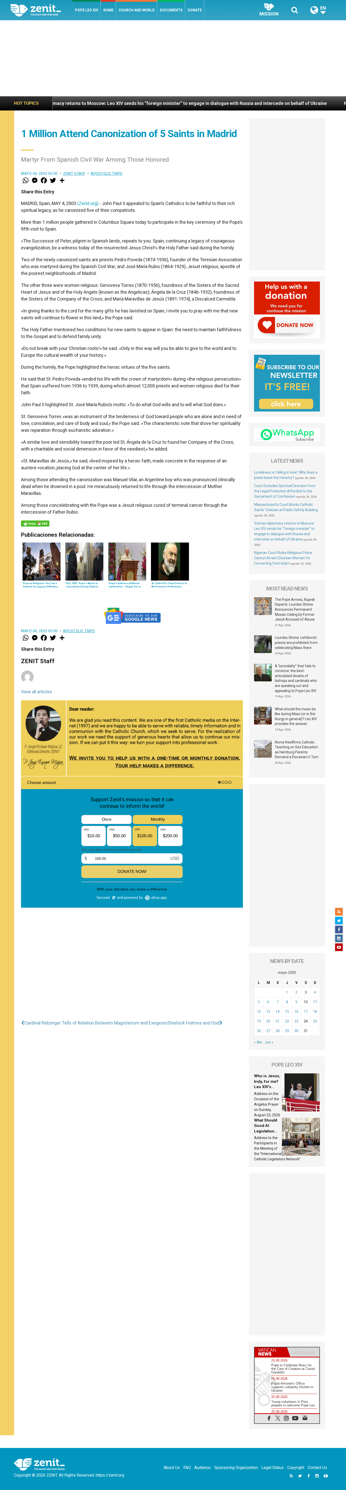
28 (278, 1031)
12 (259, 1012)
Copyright (295, 1467)
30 (296, 1031)
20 (268, 1021)
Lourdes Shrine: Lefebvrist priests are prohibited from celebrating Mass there (296, 642)
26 (259, 1031)
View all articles (36, 691)
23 (296, 1021)
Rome (108, 10)
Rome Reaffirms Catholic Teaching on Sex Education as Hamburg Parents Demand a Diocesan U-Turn (296, 749)
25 (315, 1021)
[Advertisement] (173, 58)
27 (268, 1031)
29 (287, 1031)
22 (287, 1021)
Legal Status (272, 1467)
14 (278, 1012)
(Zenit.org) (87, 203)
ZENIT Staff (74, 174)
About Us (172, 1467)
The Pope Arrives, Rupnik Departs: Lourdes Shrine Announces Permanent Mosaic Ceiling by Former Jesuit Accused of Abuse (295, 609)
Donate (195, 10)
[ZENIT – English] (41, 10)
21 (278, 1021)
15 (287, 1012)
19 (259, 1021)
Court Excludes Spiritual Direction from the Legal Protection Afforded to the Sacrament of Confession (285, 491)
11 (315, 1002)
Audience (202, 1467)
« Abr (258, 1042)
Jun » (269, 1042)
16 (296, 1012)
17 (306, 1012)
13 (268, 1012)
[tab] (271, 1352)
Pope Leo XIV (86, 10)
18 (315, 1012)
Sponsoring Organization (236, 1467)
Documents (171, 10)
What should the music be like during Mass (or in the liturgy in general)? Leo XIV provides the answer (296, 716)
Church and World (137, 10)
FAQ (187, 1467)
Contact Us (317, 1467)
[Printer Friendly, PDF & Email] (35, 523)
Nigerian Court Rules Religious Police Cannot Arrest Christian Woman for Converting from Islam (283, 558)
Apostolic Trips (107, 174)
